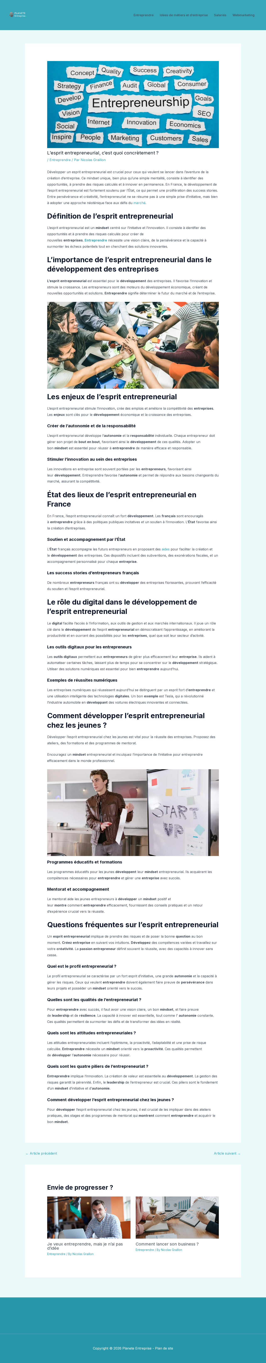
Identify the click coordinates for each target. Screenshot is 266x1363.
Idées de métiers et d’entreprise (184, 15)
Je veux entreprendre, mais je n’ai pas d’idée (85, 1246)
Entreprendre (144, 15)
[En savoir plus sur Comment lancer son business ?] (177, 1217)
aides (166, 549)
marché (139, 203)
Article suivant (227, 1153)
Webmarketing (244, 15)
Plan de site (164, 1348)
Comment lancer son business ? (167, 1244)
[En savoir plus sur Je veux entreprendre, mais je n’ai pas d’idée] (89, 1217)
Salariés (220, 15)
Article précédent (41, 1153)
